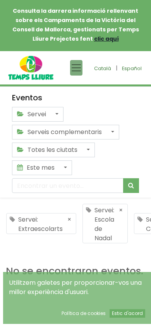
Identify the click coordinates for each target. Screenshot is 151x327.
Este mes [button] (40, 167)
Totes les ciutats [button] (52, 149)
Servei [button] (37, 114)
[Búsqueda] (131, 185)
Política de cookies (84, 313)
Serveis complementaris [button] (64, 131)
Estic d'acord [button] (127, 313)
